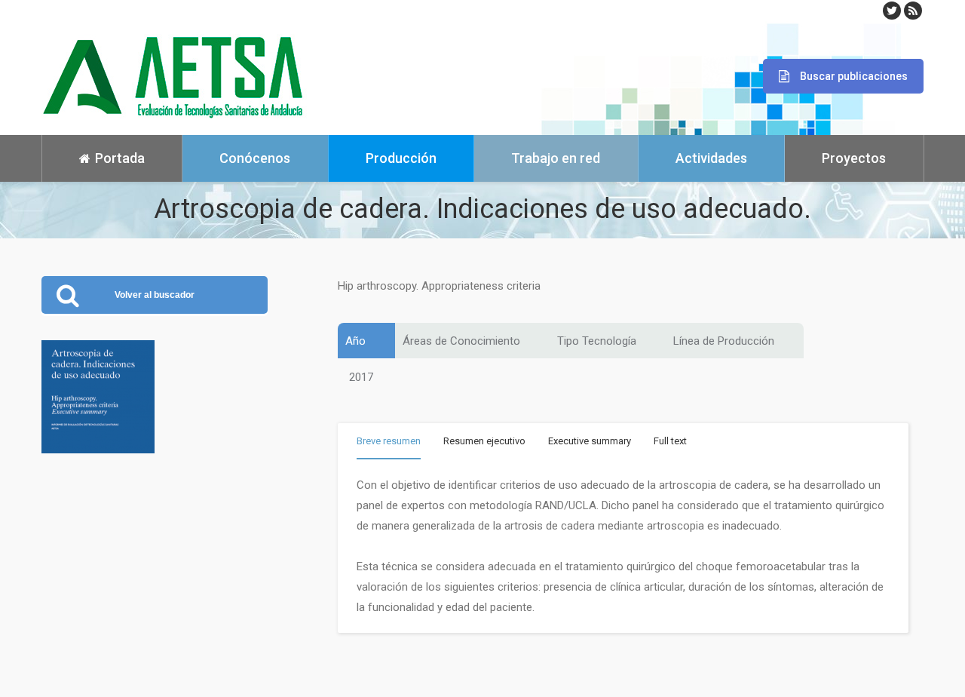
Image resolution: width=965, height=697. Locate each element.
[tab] (389, 444)
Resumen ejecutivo (484, 441)
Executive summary (589, 441)
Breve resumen (389, 441)
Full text (670, 441)
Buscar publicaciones (854, 76)
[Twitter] (892, 11)
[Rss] (913, 11)
